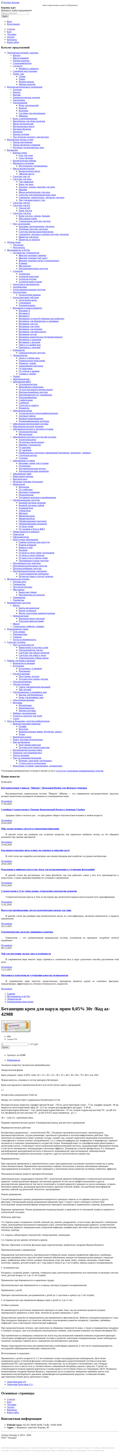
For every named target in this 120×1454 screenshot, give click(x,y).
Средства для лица (22, 179)
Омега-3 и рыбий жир (30, 345)
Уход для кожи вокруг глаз (32, 200)
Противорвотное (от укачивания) (35, 395)
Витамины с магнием (29, 342)
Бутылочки (18, 666)
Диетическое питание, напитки (22, 52)
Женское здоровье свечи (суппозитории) (39, 260)
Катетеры (23, 110)
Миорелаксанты (27, 516)
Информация (13, 1060)
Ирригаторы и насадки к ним (33, 647)
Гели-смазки (19, 631)
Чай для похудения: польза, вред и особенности (26, 953)
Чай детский (25, 689)
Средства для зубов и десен (32, 655)
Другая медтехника (22, 587)
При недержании (21, 742)
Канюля (23, 108)
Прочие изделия (21, 134)
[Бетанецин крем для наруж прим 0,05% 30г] (15, 1031)
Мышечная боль (27, 518)
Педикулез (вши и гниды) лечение (36, 576)
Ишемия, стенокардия (30, 445)
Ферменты (24, 408)
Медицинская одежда (23, 126)
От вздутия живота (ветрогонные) (36, 389)
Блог (9, 31)
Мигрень (23, 513)
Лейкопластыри (21, 616)
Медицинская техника (18, 579)
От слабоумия (25, 489)
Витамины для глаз (28, 323)
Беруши (17, 95)
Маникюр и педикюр (23, 163)
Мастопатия (25, 266)
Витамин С (24, 316)
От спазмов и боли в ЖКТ (32, 529)
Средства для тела (22, 213)
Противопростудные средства (34, 560)
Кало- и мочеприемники (25, 118)
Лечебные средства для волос (33, 229)
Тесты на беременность (24, 639)
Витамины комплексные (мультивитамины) (40, 337)
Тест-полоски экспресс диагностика (31, 137)
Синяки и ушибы (27, 373)
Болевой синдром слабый (31, 505)
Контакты (12, 39)
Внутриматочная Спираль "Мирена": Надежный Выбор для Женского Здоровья (44, 788)
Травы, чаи (18, 74)
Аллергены (24, 273)
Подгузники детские (29, 676)
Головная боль (26, 508)
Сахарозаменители (22, 63)
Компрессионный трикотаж (27, 723)
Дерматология (20, 355)
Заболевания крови (22, 410)
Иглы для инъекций (29, 105)
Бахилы (16, 92)
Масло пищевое (21, 58)
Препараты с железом (29, 347)
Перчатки (18, 131)
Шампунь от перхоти (29, 239)
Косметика (12, 150)
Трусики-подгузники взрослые (34, 747)
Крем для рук (25, 210)
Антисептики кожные (30, 295)
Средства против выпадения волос (36, 231)
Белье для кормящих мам (31, 697)
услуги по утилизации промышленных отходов (79, 771)
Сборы (22, 76)
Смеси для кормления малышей (34, 687)
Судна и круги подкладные (32, 763)
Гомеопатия (19, 350)
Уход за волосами (21, 224)
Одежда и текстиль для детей (27, 716)
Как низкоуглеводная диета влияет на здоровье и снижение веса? (35, 850)
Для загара (18, 245)
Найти (5, 16)
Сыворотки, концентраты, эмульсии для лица (41, 197)
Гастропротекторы (28, 384)
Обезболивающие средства (26, 500)
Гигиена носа (19, 581)
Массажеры (18, 589)
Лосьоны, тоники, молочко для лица (37, 187)
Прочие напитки (21, 60)
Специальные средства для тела (34, 221)
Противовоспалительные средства (30, 566)
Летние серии (14, 242)
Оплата (10, 37)
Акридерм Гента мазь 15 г (20, 1384)
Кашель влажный (27, 545)
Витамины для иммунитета (32, 331)
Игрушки (17, 702)
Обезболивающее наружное (33, 521)
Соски (16, 718)
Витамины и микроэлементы (27, 308)
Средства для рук (21, 205)
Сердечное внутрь (28, 455)
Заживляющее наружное (31, 366)
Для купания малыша (23, 700)
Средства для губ (21, 176)
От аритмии (25, 447)
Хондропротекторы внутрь (32, 468)
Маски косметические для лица (34, 192)
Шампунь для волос (29, 237)
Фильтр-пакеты (26, 81)
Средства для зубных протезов (34, 652)
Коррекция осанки (22, 737)
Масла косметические (24, 168)
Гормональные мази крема (32, 360)
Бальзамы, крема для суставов (34, 463)
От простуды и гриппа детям (33, 558)
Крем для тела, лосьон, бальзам (34, 216)
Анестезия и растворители (26, 284)
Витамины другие (28, 334)
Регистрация (13, 24)
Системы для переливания (32, 113)
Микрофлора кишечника (31, 387)
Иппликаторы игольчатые (32, 595)
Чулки (22, 734)
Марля (16, 623)
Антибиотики (20, 287)
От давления (25, 450)
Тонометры (18, 600)
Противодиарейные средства (33, 392)
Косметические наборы (24, 160)
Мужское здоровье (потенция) (28, 481)
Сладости (17, 66)
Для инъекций (20, 102)
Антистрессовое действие (26, 297)
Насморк (23, 550)
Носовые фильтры (22, 129)
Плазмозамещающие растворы (34, 421)
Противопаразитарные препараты (30, 571)
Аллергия (18, 271)
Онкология (18, 534)
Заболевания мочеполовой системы (30, 423)
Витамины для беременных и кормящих (39, 321)
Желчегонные (25, 434)
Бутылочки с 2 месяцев (30, 668)
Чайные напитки (27, 84)
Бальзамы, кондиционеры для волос (37, 226)
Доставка (11, 34)
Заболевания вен (21, 379)
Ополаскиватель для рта (31, 650)
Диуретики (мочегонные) (31, 442)
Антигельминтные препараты (34, 573)
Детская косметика (22, 681)
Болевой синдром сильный (32, 502)
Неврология (19, 484)
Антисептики (19, 292)
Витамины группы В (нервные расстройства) (41, 318)
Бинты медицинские (29, 608)
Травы (22, 79)
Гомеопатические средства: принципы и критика (27, 932)
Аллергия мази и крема (30, 281)
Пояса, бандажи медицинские (28, 739)
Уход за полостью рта (23, 645)
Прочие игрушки (27, 710)
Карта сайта (13, 42)
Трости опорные (21, 755)
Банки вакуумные (28, 592)
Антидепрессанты (28, 300)
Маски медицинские (23, 124)
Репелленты (19, 247)
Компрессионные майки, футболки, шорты (40, 731)
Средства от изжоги (29, 405)
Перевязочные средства (19, 602)
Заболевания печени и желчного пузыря (33, 429)
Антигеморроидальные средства (29, 289)
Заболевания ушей (22, 473)
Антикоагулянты (27, 416)
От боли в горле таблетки (31, 555)
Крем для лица (26, 184)
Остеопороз (24, 466)
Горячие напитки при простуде (34, 542)
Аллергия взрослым (29, 276)
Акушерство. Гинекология (26, 252)
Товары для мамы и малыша (21, 660)
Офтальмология (21, 537)
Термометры (19, 597)
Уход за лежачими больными (27, 758)
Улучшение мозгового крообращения (37, 497)
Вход (9, 21)
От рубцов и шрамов (29, 371)
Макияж (23, 189)
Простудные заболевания (25, 539)
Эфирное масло (26, 174)
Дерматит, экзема (27, 363)
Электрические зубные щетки (34, 658)
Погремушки (25, 705)
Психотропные (26, 495)
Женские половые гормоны (32, 255)
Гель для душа (26, 155)
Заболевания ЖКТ (22, 381)
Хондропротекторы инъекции (34, 471)
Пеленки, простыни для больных (35, 760)
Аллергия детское (27, 279)
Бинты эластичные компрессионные (37, 613)
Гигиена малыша (21, 673)
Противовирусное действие (27, 563)
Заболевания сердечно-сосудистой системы (34, 437)
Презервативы (20, 634)
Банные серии (20, 152)
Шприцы (23, 116)
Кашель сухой (26, 547)
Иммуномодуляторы (23, 476)
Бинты (16, 605)
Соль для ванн (26, 158)
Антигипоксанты (27, 439)
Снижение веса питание (25, 71)
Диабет (16, 376)
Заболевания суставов (24, 460)
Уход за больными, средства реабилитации (28, 721)
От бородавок (25, 368)
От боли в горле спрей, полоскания (36, 552)
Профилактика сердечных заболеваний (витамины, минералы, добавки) (55, 452)
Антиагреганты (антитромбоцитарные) (38, 413)
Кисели (16, 55)
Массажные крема (28, 218)
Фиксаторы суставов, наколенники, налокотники (37, 766)
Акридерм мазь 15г (16, 1381)
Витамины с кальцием (30, 339)
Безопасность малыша (24, 663)
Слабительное (26, 400)
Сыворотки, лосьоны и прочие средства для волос (44, 234)
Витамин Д (24, 310)
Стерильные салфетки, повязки (28, 626)
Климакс (23, 263)
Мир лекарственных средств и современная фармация (30, 828)
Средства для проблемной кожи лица (37, 195)
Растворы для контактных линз (28, 147)
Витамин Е (24, 313)
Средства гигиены (16, 642)
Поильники (24, 671)
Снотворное (25, 302)
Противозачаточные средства (33, 268)
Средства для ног (21, 202)
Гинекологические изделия (26, 97)
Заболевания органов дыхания (28, 426)
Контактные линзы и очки (20, 139)
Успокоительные (27, 305)
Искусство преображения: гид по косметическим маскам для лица (36, 910)
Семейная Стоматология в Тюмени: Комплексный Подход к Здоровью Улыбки (43, 809)
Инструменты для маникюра (33, 166)
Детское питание (21, 684)
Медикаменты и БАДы (18, 250)
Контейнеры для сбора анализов (29, 121)
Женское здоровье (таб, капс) (33, 258)
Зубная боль (25, 510)
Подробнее (6, 801)
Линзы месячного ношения (26, 145)
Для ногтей (24, 208)
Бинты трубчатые (27, 610)
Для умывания (26, 181)
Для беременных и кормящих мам (30, 692)
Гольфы (22, 726)
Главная (11, 29)
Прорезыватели (26, 708)
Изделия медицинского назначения (24, 87)
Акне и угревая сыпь (29, 358)
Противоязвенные (28, 397)
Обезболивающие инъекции (33, 523)
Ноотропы (24, 487)
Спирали (17, 637)
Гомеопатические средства (32, 352)
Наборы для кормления (24, 713)
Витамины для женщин (30, 329)
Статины (23, 458)
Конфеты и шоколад (29, 68)
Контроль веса (20, 479)
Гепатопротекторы (28, 431)
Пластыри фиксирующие (31, 621)
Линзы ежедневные (22, 142)
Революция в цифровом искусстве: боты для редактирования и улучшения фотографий (48, 869)
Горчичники (19, 100)
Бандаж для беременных (31, 695)
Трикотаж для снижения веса (27, 752)
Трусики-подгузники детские (33, 679)
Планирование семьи (17, 629)
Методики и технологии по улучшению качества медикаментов (34, 975)
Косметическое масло (29, 171)
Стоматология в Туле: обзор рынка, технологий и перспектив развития (39, 891)
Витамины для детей (29, 326)
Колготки (23, 729)
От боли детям (26, 526)
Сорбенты (24, 402)
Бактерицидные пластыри (32, 618)
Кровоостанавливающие (31, 418)
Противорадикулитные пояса (27, 750)
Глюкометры (19, 584)
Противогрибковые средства (27, 568)
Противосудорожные (29, 492)
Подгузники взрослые (30, 745)
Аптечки (17, 89)
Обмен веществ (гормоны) (26, 531)
